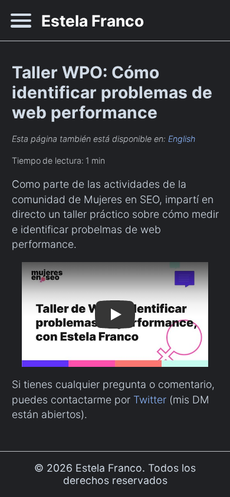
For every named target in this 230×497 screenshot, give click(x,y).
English (181, 139)
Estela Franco (92, 20)
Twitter (149, 399)
